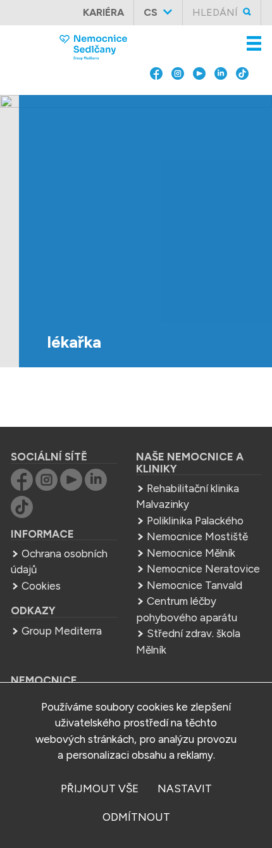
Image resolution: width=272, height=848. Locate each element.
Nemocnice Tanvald (194, 585)
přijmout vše (100, 788)
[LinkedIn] (220, 98)
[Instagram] (177, 98)
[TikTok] (242, 98)
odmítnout (136, 817)
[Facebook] (156, 98)
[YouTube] (199, 98)
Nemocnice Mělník (191, 553)
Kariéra (103, 12)
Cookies (41, 585)
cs (151, 12)
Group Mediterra (62, 630)
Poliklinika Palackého (195, 520)
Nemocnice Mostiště (197, 536)
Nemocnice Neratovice (203, 568)
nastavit (185, 788)
